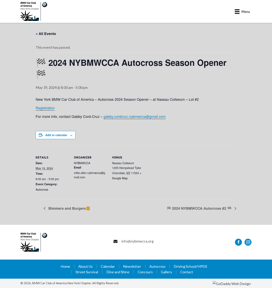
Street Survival (86, 272)
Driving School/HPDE (190, 266)
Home (65, 266)
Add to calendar (56, 135)
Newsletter (132, 266)
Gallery (166, 272)
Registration (45, 107)
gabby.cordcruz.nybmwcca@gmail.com (135, 116)
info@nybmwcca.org (137, 241)
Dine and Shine (117, 272)
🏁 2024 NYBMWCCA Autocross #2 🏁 (200, 208)
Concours (145, 272)
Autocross (42, 189)
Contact (186, 272)
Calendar (108, 266)
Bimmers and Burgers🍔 (68, 208)
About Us (85, 266)
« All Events (46, 33)
